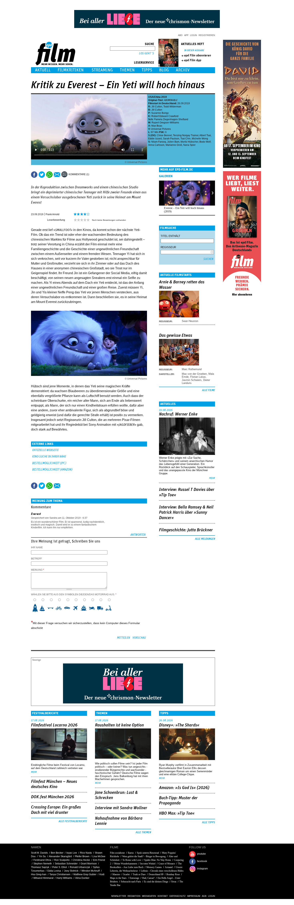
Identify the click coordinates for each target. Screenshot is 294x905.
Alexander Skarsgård (60, 856)
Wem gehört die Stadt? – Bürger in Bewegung (144, 856)
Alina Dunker (82, 878)
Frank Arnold (52, 214)
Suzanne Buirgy (160, 113)
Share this (34, 174)
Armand (169, 867)
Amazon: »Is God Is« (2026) (184, 788)
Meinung (37, 569)
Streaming (102, 70)
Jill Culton (156, 106)
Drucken (95, 174)
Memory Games (154, 867)
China (157, 97)
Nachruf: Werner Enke (178, 414)
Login (193, 35)
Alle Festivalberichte (73, 821)
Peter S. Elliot (59, 867)
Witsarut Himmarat (43, 878)
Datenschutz (177, 896)
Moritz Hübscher (189, 141)
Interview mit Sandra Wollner (121, 808)
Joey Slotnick (71, 870)
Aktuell (43, 70)
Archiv (183, 70)
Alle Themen (143, 832)
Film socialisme (117, 852)
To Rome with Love (131, 860)
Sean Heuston (190, 321)
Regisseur (168, 247)
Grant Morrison (89, 863)
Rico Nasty (86, 852)
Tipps (147, 70)
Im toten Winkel (147, 863)
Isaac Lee (71, 852)
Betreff (36, 558)
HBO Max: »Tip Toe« (177, 813)
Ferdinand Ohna (42, 860)
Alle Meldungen (205, 538)
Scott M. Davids (39, 852)
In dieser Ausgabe (194, 50)
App (186, 35)
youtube (201, 853)
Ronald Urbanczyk (80, 867)
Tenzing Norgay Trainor (185, 135)
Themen (127, 70)
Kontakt (163, 896)
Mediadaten (149, 896)
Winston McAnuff (90, 870)
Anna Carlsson (156, 145)
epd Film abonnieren (197, 55)
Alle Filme (208, 390)
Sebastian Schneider (66, 863)
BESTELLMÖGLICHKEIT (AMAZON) (52, 469)
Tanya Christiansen (59, 874)
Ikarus (131, 852)
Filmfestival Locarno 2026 (54, 725)
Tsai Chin (185, 138)
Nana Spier (189, 145)
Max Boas (156, 125)
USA (150, 97)
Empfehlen (57, 174)
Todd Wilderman (172, 106)
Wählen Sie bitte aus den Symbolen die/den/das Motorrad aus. (73, 594)
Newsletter (118, 896)
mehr (212, 478)
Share (49, 174)
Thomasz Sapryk (40, 867)
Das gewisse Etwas (175, 335)
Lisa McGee (98, 856)
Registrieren (207, 35)
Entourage (134, 878)
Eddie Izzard (155, 138)
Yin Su (42, 856)
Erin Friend (99, 860)
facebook (202, 861)
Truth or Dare (139, 874)
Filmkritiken (71, 70)
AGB (204, 896)
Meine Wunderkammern (125, 863)
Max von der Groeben (194, 373)
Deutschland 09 (156, 874)
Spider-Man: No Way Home (157, 860)
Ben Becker (57, 852)
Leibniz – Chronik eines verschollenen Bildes (162, 870)
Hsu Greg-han (38, 874)
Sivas (173, 881)
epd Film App (192, 60)
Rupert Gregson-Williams (165, 122)
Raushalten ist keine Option (119, 725)
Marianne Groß (174, 145)
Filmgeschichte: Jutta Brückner (186, 530)
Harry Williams (64, 878)
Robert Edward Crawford (164, 116)
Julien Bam (173, 141)
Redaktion (134, 896)
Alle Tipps (208, 822)
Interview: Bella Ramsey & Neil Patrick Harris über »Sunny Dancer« (186, 512)
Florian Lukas (198, 376)
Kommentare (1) (79, 174)
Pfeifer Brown (82, 856)
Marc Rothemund (192, 369)
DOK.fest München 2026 (52, 797)
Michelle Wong (200, 138)
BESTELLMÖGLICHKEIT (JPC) (49, 463)
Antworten (138, 534)
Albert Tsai (205, 135)
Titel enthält (170, 236)
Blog (164, 70)
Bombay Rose (173, 874)
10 (110, 608)
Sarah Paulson (171, 138)
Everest (36, 513)
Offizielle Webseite (45, 450)
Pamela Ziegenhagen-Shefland (171, 119)
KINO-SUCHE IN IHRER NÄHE (49, 456)
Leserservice (144, 62)
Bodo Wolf (205, 141)
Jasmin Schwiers (192, 380)
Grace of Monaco (166, 863)
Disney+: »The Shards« (179, 725)
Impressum (193, 896)
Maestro (116, 874)
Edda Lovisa (54, 870)
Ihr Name (37, 547)
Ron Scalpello (62, 860)
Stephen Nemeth (42, 863)
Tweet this (42, 174)
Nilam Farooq (158, 141)
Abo (180, 35)
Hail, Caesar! (148, 878)
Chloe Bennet (164, 135)
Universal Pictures (161, 129)
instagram (202, 868)
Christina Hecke (81, 860)
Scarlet (126, 874)
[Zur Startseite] (55, 64)
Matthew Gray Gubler (84, 874)
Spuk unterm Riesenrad (148, 852)
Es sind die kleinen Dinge (156, 881)
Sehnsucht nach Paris (131, 881)
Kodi (101, 874)
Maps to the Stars (118, 878)
